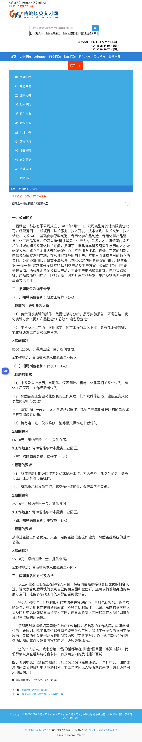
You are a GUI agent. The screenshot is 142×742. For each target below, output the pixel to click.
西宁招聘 (55, 57)
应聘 (5, 371)
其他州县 (114, 57)
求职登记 (46, 66)
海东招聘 (70, 57)
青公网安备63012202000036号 (101, 729)
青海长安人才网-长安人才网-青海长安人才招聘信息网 (66, 714)
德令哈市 (99, 57)
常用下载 (16, 66)
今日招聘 (31, 66)
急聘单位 (40, 57)
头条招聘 (25, 57)
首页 (13, 57)
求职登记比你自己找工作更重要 (29, 196)
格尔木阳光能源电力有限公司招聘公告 (42, 694)
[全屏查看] (127, 203)
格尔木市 (85, 57)
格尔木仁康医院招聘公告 (35, 689)
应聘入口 (61, 66)
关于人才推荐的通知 (23, 6)
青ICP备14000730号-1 (36, 729)
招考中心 (76, 66)
